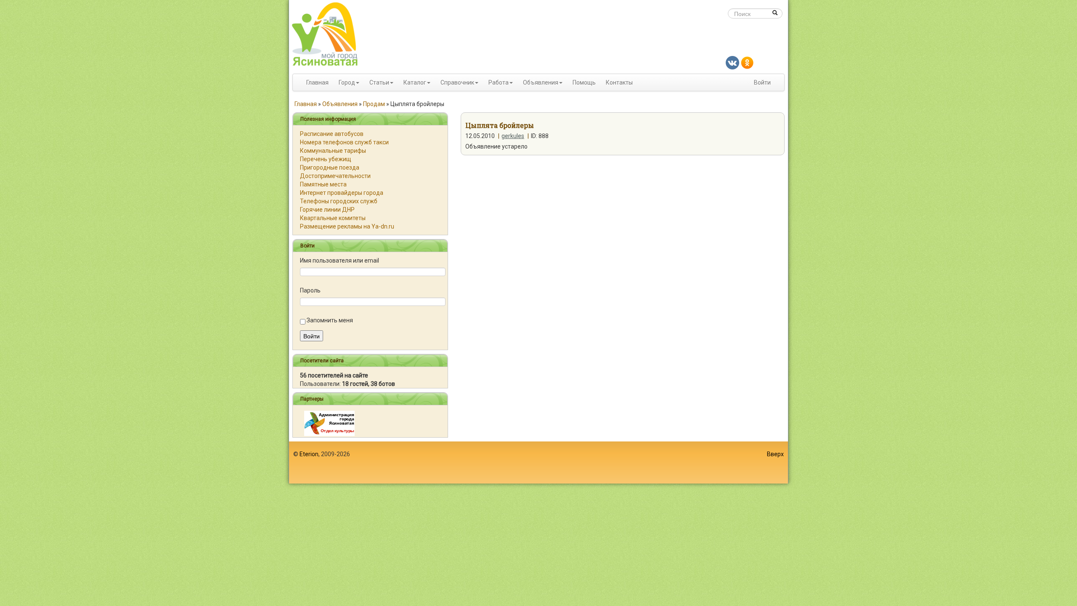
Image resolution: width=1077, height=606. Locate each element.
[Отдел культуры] (329, 423)
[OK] (747, 62)
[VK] (732, 62)
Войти (762, 82)
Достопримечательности (335, 176)
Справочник (457, 82)
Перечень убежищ (325, 159)
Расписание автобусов (331, 133)
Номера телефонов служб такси (344, 142)
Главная (317, 82)
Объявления (540, 82)
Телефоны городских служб (338, 201)
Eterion (309, 454)
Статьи (379, 82)
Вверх (775, 454)
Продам (374, 104)
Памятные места (323, 184)
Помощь (584, 82)
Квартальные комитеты (333, 218)
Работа (498, 82)
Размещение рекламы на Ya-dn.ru (347, 226)
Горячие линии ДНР (327, 209)
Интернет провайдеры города (341, 192)
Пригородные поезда (329, 167)
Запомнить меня (330, 320)
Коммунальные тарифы (333, 150)
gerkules (512, 136)
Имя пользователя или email (339, 260)
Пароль (310, 290)
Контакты (619, 82)
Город (347, 82)
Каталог (414, 82)
